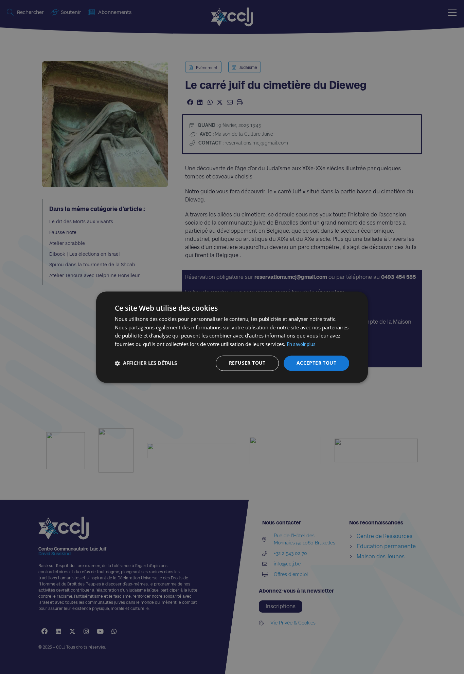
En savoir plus (301, 344)
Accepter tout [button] (316, 363)
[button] (146, 363)
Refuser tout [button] (247, 363)
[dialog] (232, 337)
